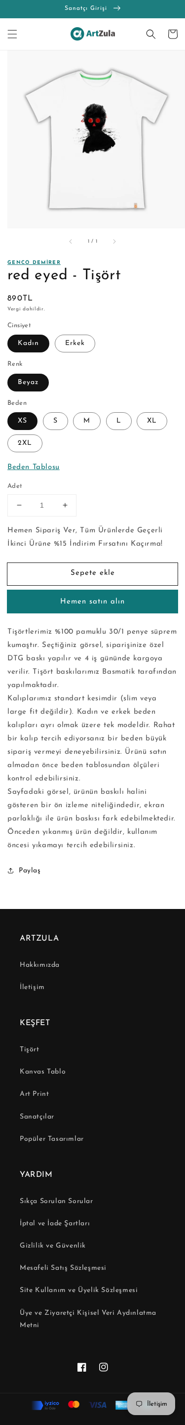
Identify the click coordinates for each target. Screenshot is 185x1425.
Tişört (29, 1049)
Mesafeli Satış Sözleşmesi (63, 1268)
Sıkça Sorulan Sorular (56, 1201)
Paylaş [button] (30, 870)
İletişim (32, 987)
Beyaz (28, 382)
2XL (25, 443)
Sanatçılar (37, 1117)
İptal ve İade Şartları (55, 1223)
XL (152, 421)
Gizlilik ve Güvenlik (53, 1246)
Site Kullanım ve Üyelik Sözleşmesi (79, 1290)
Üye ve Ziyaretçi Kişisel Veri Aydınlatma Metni (88, 1319)
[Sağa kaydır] (114, 242)
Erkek (75, 343)
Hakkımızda (40, 965)
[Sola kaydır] (71, 242)
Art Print (34, 1094)
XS (22, 421)
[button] (12, 34)
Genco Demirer (34, 262)
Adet (15, 486)
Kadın (28, 343)
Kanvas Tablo (43, 1072)
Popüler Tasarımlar (52, 1139)
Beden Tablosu (33, 467)
